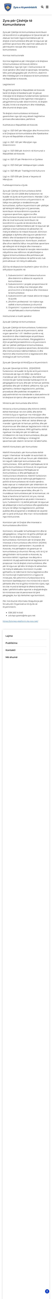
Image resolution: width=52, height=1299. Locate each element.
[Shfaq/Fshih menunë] (47, 7)
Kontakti (11, 650)
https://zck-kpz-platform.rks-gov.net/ (20, 621)
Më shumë (11, 657)
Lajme (9, 636)
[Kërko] (42, 7)
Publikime (11, 643)
